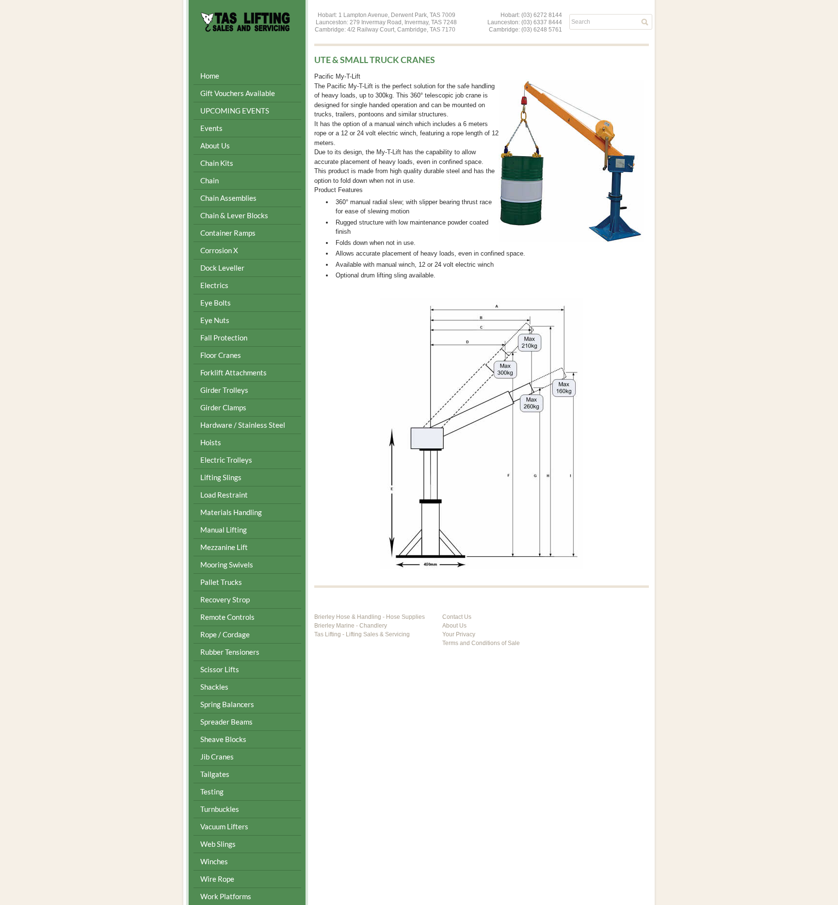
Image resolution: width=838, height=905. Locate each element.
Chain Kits (216, 163)
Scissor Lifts (219, 669)
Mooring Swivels (226, 564)
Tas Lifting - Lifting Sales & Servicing (362, 634)
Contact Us (456, 617)
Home (209, 75)
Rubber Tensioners (229, 651)
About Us (454, 625)
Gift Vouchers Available (237, 93)
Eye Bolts (215, 302)
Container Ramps (228, 232)
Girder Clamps (223, 407)
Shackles (214, 686)
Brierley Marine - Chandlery (350, 625)
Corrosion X (219, 250)
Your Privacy (458, 634)
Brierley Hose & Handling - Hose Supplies (369, 617)
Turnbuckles (219, 809)
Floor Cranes (220, 355)
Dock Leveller (222, 267)
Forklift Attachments (233, 372)
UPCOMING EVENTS (234, 110)
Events (211, 128)
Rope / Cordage (225, 634)
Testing (212, 791)
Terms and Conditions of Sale (481, 643)
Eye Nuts (214, 320)
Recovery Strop (225, 599)
